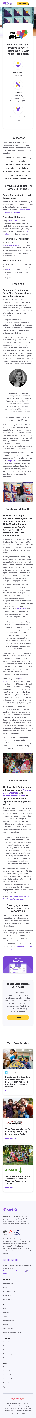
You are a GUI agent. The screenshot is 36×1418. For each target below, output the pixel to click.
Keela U (5, 1324)
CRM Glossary (8, 1328)
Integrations (7, 1295)
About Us (6, 1342)
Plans (5, 1287)
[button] (31, 3)
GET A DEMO (18, 1017)
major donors (22, 609)
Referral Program (8, 1354)
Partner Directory (8, 1358)
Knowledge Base (8, 1320)
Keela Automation (14, 221)
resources (10, 270)
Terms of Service (9, 1271)
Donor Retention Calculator (12, 1332)
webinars (12, 267)
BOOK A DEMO (23, 3)
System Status (8, 1387)
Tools (5, 1316)
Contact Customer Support (12, 1371)
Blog (4, 1308)
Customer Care (8, 1375)
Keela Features (8, 1283)
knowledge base (23, 267)
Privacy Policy (21, 1271)
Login (5, 1367)
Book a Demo (7, 1299)
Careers (5, 1350)
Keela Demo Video (9, 1291)
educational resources (14, 795)
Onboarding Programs (10, 1379)
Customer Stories (9, 1346)
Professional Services (10, 1383)
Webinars (13, 793)
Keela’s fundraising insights (13, 245)
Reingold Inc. (12, 461)
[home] (7, 3)
